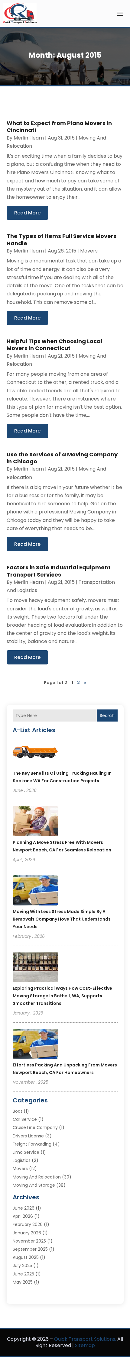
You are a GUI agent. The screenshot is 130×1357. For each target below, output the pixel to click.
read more (27, 212)
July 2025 (22, 1265)
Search (107, 715)
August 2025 (26, 1257)
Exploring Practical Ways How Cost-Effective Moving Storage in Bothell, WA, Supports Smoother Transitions (62, 995)
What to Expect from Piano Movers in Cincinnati (59, 126)
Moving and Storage (34, 1185)
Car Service (25, 1119)
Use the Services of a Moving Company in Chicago (62, 458)
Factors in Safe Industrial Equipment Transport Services (59, 571)
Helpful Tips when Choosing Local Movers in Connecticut (54, 344)
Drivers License (28, 1136)
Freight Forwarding (32, 1144)
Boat (17, 1111)
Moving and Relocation (37, 1177)
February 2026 (28, 1224)
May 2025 (23, 1282)
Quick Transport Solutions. (85, 1339)
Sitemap (85, 1345)
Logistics (22, 1160)
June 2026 (23, 1208)
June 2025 (23, 1274)
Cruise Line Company (35, 1127)
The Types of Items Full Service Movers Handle (61, 239)
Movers (89, 250)
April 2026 (23, 1216)
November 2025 (29, 1241)
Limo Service (26, 1152)
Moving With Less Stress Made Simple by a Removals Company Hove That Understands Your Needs (62, 919)
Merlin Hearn (29, 137)
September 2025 (30, 1249)
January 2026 (27, 1233)
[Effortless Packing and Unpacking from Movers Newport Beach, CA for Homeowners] (35, 1045)
